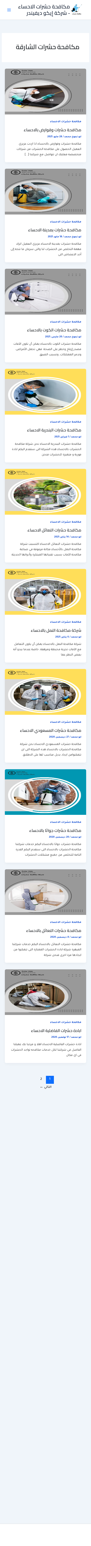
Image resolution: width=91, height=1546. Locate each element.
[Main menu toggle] (9, 10)
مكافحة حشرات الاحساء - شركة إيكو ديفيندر (44, 10)
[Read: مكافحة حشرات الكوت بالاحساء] (45, 292)
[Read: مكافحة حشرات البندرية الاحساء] (45, 392)
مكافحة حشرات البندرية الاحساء (54, 430)
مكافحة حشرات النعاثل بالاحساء (53, 930)
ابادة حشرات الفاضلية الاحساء (56, 1030)
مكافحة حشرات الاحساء (65, 121)
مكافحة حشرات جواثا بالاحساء (55, 830)
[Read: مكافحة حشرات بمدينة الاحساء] (45, 191)
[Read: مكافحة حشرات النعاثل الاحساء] (45, 492)
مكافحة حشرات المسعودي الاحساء (50, 730)
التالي (45, 1087)
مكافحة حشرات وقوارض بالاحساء (52, 129)
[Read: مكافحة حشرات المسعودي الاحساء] (45, 692)
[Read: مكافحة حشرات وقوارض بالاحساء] (45, 91)
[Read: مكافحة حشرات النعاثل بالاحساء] (45, 892)
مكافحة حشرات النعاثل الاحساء (54, 530)
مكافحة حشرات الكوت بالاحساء (54, 330)
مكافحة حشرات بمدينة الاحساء (54, 230)
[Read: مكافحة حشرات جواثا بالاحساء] (45, 792)
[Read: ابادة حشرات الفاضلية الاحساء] (45, 992)
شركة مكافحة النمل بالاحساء (56, 630)
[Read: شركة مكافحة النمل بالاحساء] (45, 592)
